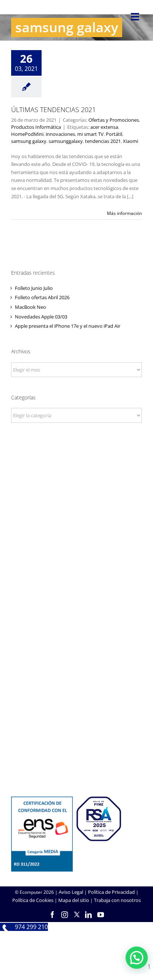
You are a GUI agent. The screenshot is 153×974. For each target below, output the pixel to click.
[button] (137, 958)
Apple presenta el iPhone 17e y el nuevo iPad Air (67, 326)
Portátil (114, 134)
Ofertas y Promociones (113, 120)
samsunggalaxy (66, 141)
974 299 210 (76, 515)
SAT (76, 735)
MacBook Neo (30, 307)
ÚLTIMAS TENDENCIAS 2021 (53, 109)
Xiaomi (130, 141)
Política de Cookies (32, 900)
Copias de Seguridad (76, 765)
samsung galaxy (28, 141)
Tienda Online (76, 672)
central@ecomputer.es (77, 525)
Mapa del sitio (73, 900)
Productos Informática (84, 56)
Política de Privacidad (111, 892)
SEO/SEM (76, 692)
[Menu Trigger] (135, 16)
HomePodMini (27, 134)
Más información (124, 213)
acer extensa (104, 127)
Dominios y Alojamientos (76, 598)
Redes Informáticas (76, 588)
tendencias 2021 (103, 141)
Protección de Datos (76, 618)
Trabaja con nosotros (117, 900)
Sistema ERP (76, 608)
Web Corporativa (76, 661)
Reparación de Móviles (76, 755)
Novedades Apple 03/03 (41, 316)
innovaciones (60, 134)
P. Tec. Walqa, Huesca (76, 505)
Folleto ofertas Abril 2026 (42, 297)
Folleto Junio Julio (34, 288)
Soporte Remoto (76, 745)
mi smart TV (90, 134)
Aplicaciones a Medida (76, 682)
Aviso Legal (71, 892)
